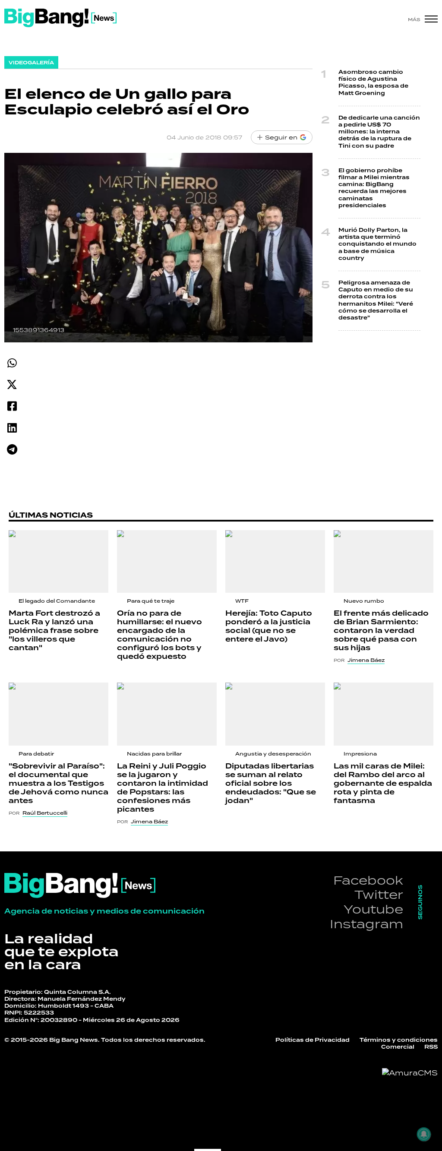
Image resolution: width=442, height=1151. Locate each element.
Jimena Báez (366, 660)
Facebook (368, 880)
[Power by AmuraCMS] (410, 1073)
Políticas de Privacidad (312, 1040)
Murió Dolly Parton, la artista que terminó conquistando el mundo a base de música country (377, 244)
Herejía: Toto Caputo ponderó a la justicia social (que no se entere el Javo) (268, 626)
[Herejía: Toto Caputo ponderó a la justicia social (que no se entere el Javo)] (275, 561)
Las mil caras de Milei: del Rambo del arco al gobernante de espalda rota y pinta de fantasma (383, 783)
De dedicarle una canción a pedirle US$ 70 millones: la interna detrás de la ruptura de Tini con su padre (379, 132)
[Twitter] (11, 384)
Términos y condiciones (399, 1040)
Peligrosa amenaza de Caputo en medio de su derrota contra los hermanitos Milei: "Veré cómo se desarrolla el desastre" (375, 300)
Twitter (378, 894)
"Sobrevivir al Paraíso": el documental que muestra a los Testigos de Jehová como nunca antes (58, 783)
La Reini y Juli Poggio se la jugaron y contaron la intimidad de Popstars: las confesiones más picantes (162, 788)
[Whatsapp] (11, 362)
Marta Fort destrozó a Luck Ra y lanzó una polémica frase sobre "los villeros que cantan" (54, 631)
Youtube (373, 909)
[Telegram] (11, 449)
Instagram (366, 924)
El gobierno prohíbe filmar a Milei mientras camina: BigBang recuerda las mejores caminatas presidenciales (374, 188)
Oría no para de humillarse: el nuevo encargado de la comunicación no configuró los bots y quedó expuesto (159, 635)
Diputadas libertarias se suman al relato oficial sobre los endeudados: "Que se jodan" (270, 783)
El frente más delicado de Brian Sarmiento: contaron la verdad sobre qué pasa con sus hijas (381, 631)
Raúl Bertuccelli (44, 812)
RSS (431, 1047)
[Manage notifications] (424, 1134)
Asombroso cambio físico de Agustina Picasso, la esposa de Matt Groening (373, 83)
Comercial (397, 1047)
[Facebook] (11, 406)
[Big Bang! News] (60, 18)
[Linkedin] (11, 427)
